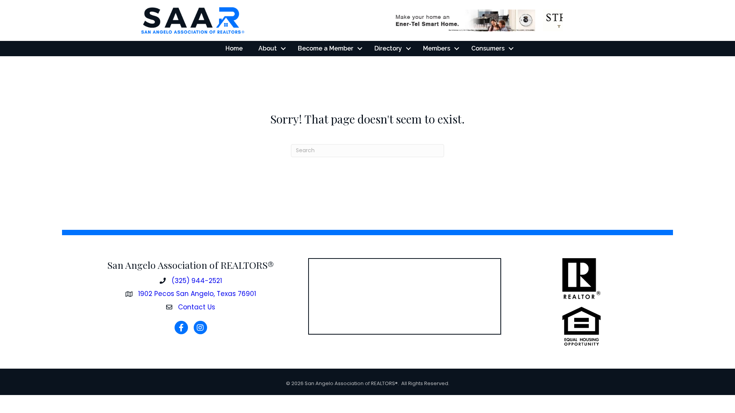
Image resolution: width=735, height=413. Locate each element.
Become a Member (325, 48)
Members (436, 48)
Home (234, 48)
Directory (388, 48)
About (267, 48)
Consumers (488, 48)
